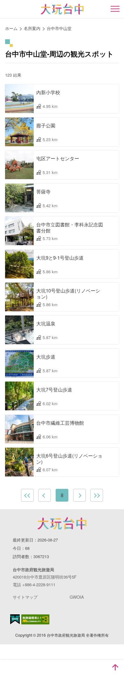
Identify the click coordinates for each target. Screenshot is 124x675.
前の (44, 495)
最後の (96, 495)
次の (79, 495)
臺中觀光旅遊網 (62, 9)
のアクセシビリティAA (35, 619)
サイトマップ (25, 597)
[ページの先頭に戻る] (115, 667)
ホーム (11, 28)
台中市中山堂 (59, 28)
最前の (27, 495)
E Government (15, 619)
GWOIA (77, 597)
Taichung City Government (62, 523)
